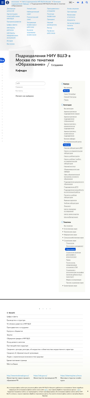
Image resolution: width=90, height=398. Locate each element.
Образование (70, 249)
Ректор (49, 28)
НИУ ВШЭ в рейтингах (11, 29)
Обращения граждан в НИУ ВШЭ (18, 338)
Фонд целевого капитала (16, 342)
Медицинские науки (70, 235)
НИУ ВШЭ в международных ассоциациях (12, 35)
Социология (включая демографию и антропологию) (73, 254)
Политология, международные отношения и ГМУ (72, 265)
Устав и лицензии (73, 8)
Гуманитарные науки (70, 286)
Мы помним (11, 44)
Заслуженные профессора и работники (31, 24)
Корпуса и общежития (15, 331)
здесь (46, 390)
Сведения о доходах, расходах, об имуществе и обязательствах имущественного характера (40, 349)
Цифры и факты (12, 25)
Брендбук (70, 28)
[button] (39, 309)
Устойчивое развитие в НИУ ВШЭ (19, 324)
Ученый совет (31, 8)
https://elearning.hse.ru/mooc (71, 375)
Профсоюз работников (51, 32)
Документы (71, 20)
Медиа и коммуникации (73, 280)
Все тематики (68, 226)
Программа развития (14, 22)
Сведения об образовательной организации (22, 353)
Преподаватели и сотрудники (17, 327)
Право (68, 260)
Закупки (9, 335)
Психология (70, 243)
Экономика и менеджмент (74, 246)
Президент (51, 19)
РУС (70, 2)
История (10, 41)
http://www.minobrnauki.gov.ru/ (18, 375)
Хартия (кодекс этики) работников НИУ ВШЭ (13, 16)
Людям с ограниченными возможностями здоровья (25, 357)
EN (73, 2)
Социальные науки (70, 240)
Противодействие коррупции (17, 346)
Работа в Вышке (12, 364)
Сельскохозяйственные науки (74, 237)
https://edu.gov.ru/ (40, 375)
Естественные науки (70, 229)
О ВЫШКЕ (11, 313)
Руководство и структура (16, 320)
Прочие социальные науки (75, 283)
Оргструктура (72, 12)
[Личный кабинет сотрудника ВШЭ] (82, 2)
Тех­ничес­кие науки (70, 232)
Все (2, 60)
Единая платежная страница (17, 360)
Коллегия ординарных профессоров (31, 32)
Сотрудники (57, 64)
